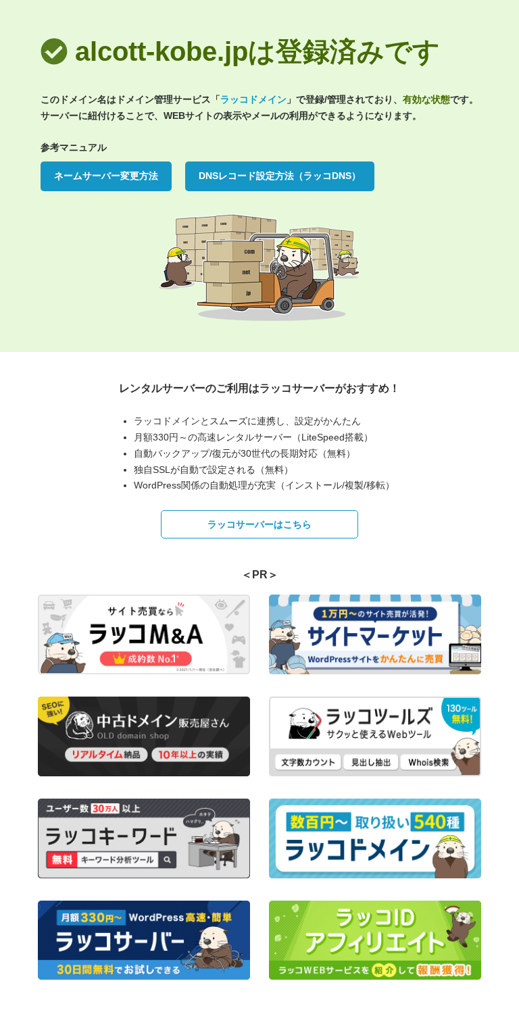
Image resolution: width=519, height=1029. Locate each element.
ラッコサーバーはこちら (259, 524)
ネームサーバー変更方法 (106, 175)
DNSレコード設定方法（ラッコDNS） (280, 175)
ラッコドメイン (253, 99)
